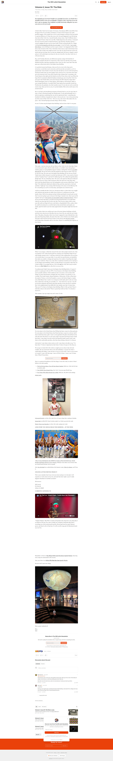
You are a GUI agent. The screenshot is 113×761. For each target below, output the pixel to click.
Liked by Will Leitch (42, 676)
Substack (50, 758)
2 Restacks (49, 651)
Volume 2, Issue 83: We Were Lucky (44, 710)
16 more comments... (39, 700)
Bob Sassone (40, 674)
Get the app (62, 755)
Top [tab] (36, 706)
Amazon (60, 20)
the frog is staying (70, 218)
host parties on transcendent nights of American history (59, 198)
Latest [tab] (39, 706)
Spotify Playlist (64, 560)
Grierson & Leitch (39, 418)
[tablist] (40, 664)
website (41, 43)
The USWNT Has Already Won (45, 370)
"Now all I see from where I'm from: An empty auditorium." (47, 711)
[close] (68, 719)
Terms (58, 752)
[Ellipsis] (77, 675)
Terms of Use (62, 735)
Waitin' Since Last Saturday (42, 424)
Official (48, 560)
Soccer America (53, 462)
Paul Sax (39, 685)
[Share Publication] (98, 2)
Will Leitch (37, 11)
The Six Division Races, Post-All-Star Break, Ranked (50, 366)
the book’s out (40, 19)
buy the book (41, 467)
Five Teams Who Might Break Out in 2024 (47, 372)
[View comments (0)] (46, 714)
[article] (56, 712)
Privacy (55, 752)
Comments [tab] (38, 663)
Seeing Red (38, 421)
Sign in (109, 2)
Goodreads (53, 20)
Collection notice (63, 752)
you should (59, 19)
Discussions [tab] (44, 706)
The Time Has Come (55, 560)
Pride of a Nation (68, 467)
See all (37, 734)
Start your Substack (53, 755)
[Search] (96, 2)
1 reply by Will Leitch (43, 695)
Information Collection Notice (56, 736)
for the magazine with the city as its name (49, 45)
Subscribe (103, 2)
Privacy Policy (65, 736)
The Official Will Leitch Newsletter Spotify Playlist (59, 556)
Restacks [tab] (43, 663)
